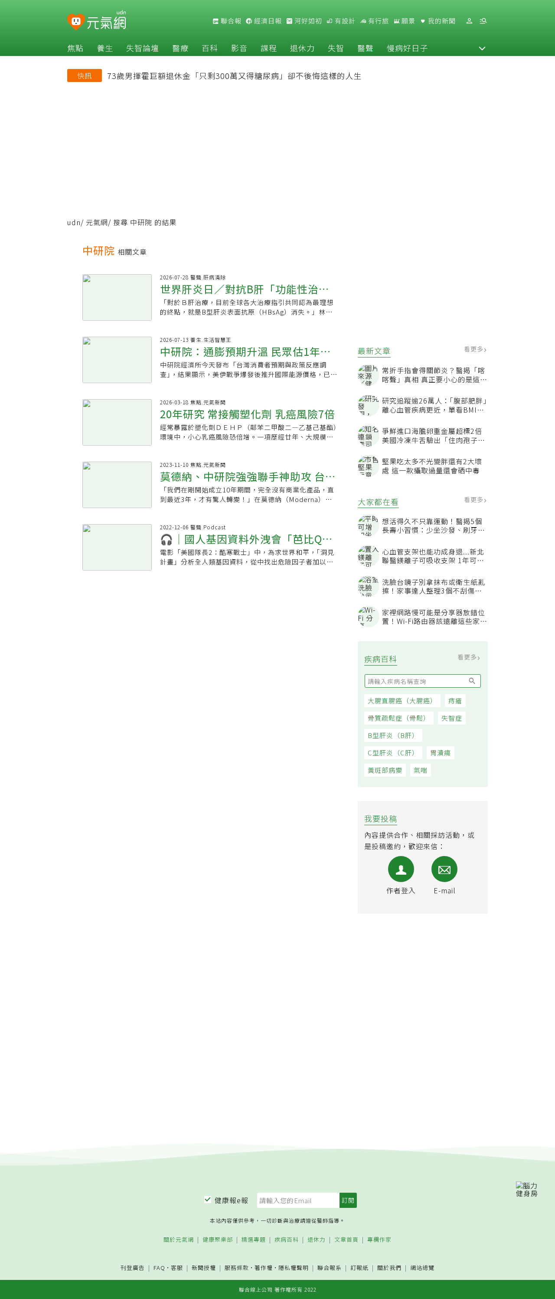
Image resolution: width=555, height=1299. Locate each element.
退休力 (302, 47)
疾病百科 (286, 1240)
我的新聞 (441, 21)
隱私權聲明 (293, 1267)
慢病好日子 (407, 47)
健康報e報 (231, 1200)
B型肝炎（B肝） (393, 735)
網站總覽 (422, 1268)
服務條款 (237, 1267)
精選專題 (254, 1240)
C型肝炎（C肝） (393, 752)
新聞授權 (204, 1268)
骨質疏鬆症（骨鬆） (399, 717)
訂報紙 (359, 1268)
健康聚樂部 (217, 1240)
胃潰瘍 (440, 752)
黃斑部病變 (385, 769)
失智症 (451, 717)
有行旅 (377, 21)
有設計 (344, 21)
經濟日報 (267, 21)
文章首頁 (346, 1240)
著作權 (264, 1267)
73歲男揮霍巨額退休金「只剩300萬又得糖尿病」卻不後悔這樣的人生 (234, 75)
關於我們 (389, 1268)
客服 (177, 1267)
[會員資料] (469, 21)
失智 (336, 47)
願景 (407, 21)
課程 (269, 47)
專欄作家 (379, 1240)
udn (74, 222)
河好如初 (307, 21)
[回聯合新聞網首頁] (76, 22)
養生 (105, 47)
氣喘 (421, 769)
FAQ (159, 1267)
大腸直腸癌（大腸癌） (402, 700)
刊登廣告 (133, 1268)
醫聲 (365, 47)
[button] (482, 48)
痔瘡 (455, 700)
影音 (239, 47)
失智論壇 (142, 47)
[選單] (483, 21)
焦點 (75, 47)
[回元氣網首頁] (106, 21)
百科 (210, 47)
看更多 (474, 348)
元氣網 (97, 222)
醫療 (180, 47)
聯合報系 (329, 1268)
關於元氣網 (178, 1240)
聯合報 (230, 21)
